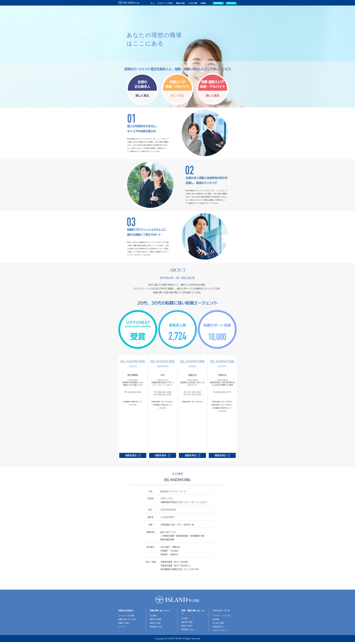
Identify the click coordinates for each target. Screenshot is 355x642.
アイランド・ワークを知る (165, 3)
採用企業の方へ (218, 626)
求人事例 (153, 615)
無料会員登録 (218, 3)
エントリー (122, 626)
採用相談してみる (156, 626)
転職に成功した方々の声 (127, 619)
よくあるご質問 (192, 3)
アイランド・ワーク (221, 610)
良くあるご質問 (218, 623)
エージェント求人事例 (126, 615)
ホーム (152, 3)
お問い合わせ (231, 3)
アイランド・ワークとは (221, 615)
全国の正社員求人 (126, 610)
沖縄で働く (160, 610)
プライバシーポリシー (220, 630)
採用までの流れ (155, 623)
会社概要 (203, 3)
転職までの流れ (180, 3)
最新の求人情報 (155, 619)
